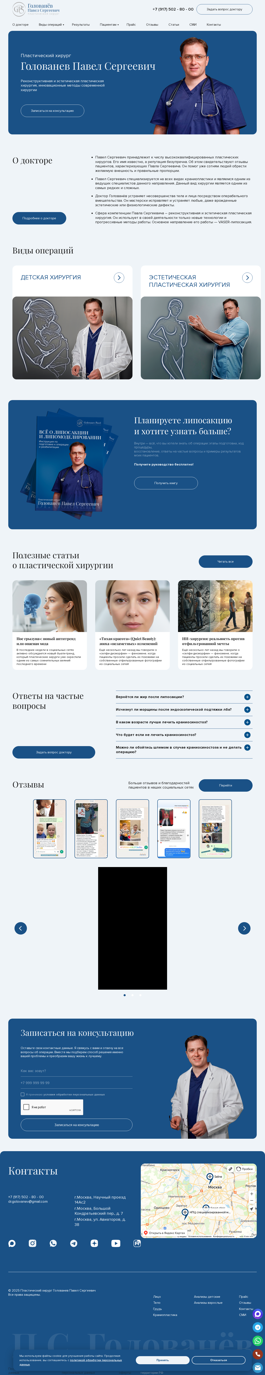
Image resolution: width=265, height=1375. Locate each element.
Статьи (174, 25)
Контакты (214, 25)
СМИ (192, 25)
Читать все (226, 562)
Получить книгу (166, 483)
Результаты (81, 25)
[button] (20, 928)
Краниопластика (165, 1315)
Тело (156, 1303)
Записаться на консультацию (76, 1125)
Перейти (225, 785)
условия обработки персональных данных (74, 1094)
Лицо (157, 1297)
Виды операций (50, 25)
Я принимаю (65, 1094)
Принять (163, 1360)
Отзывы (152, 25)
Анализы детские (207, 1297)
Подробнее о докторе (39, 218)
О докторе (20, 25)
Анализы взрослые (208, 1303)
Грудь (157, 1309)
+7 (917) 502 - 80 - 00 (173, 9)
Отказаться (218, 1360)
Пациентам (108, 25)
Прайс (131, 25)
